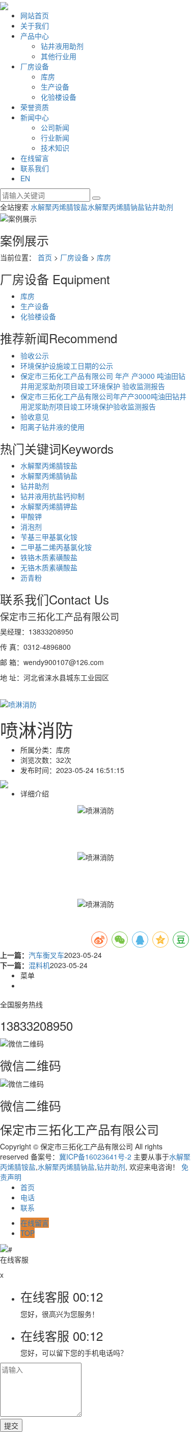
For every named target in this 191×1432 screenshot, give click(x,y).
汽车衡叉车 (46, 955)
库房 (48, 76)
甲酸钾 (31, 516)
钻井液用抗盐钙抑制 (52, 496)
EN (25, 178)
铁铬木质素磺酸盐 (48, 557)
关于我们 (34, 25)
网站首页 (34, 15)
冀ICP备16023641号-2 (95, 1156)
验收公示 (34, 355)
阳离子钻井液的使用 (52, 427)
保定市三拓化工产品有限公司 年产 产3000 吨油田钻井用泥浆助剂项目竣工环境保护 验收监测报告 (102, 381)
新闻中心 (34, 117)
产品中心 (34, 36)
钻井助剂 (159, 207)
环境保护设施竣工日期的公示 (66, 366)
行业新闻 (55, 137)
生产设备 (55, 86)
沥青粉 (31, 577)
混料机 (39, 965)
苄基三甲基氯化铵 (48, 537)
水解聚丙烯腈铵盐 (59, 207)
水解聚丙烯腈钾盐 (48, 506)
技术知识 (55, 148)
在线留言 (34, 158)
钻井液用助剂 (62, 46)
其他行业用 (58, 56)
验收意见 (34, 416)
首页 (45, 257)
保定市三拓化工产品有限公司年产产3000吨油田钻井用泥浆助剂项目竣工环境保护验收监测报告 (103, 401)
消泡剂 (31, 526)
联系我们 (34, 168)
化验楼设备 (58, 97)
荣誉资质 (34, 107)
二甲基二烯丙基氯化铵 (56, 547)
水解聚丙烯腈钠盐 (116, 207)
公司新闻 (55, 127)
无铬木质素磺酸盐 (48, 567)
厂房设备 (34, 66)
